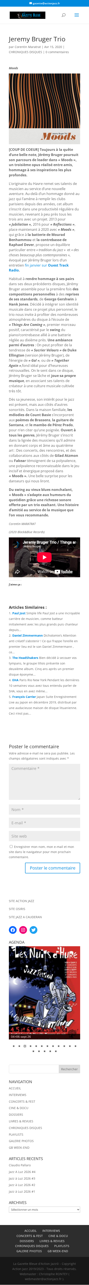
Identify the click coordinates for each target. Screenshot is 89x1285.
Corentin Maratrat (28, 47)
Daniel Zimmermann (27, 635)
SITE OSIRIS (17, 909)
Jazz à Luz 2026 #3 (22, 1178)
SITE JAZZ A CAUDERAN (25, 917)
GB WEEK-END (19, 1148)
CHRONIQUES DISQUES (25, 52)
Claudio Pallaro (20, 1165)
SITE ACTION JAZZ (21, 901)
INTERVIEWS (17, 1095)
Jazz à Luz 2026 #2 (22, 1185)
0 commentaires (57, 52)
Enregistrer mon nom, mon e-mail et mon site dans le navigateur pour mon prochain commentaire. (41, 852)
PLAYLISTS (16, 1134)
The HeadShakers (25, 658)
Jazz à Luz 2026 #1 (22, 1191)
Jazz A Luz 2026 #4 (22, 1172)
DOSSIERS (16, 1115)
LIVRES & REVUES (21, 1121)
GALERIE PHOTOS (21, 1141)
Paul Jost (18, 613)
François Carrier (24, 697)
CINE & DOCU (18, 1108)
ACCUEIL (15, 1088)
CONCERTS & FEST (22, 1101)
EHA (15, 680)
